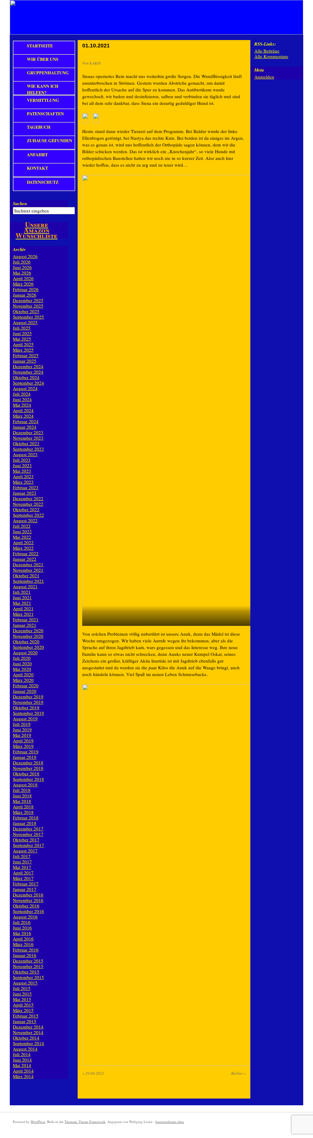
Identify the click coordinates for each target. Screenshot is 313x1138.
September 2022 (28, 515)
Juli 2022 (22, 526)
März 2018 (23, 812)
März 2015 (23, 1010)
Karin (95, 63)
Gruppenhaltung (48, 72)
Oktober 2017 (26, 840)
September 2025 (28, 317)
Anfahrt (37, 154)
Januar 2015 (24, 1021)
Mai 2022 (22, 537)
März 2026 (23, 284)
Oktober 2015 (26, 972)
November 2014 (28, 1032)
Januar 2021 (24, 625)
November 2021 (28, 570)
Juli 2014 (22, 1054)
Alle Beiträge (266, 51)
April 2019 (23, 740)
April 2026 (23, 278)
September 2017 (28, 845)
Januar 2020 (24, 691)
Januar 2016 (24, 955)
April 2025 (23, 344)
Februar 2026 (26, 289)
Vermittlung (43, 100)
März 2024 (23, 416)
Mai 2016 (22, 933)
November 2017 (28, 834)
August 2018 (25, 784)
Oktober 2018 (26, 773)
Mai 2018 (22, 801)
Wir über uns (42, 59)
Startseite (40, 45)
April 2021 (23, 608)
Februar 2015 (26, 1016)
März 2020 (23, 680)
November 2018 (28, 768)
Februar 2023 (26, 487)
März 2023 (23, 482)
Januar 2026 (24, 295)
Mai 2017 (22, 867)
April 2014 (23, 1071)
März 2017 (23, 878)
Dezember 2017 (28, 829)
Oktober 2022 (26, 509)
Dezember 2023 (28, 432)
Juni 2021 (22, 597)
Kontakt (37, 168)
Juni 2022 (22, 531)
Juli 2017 (22, 856)
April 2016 (23, 939)
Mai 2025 (22, 339)
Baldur (238, 1073)
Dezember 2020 (28, 630)
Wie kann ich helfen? (42, 89)
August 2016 (25, 917)
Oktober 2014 (26, 1038)
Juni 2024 (22, 399)
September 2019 (28, 713)
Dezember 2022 (28, 498)
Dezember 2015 (28, 961)
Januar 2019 (24, 757)
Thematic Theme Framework (84, 1121)
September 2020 (28, 647)
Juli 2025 (22, 328)
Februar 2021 (26, 619)
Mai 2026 (22, 273)
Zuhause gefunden (49, 140)
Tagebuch (38, 127)
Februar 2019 (26, 751)
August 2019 (25, 718)
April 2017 (23, 873)
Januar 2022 (24, 559)
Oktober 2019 (26, 707)
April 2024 (23, 410)
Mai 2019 (22, 735)
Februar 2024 (26, 421)
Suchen (20, 203)
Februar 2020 (26, 685)
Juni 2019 (22, 729)
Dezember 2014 (28, 1027)
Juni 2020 (22, 663)
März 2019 (23, 746)
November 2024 (28, 372)
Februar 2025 (26, 355)
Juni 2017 (22, 862)
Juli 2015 (22, 988)
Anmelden (264, 77)
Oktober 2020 (26, 641)
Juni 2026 (22, 267)
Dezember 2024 (28, 366)
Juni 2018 (22, 796)
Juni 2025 (22, 333)
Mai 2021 (22, 603)
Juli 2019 (22, 724)
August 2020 (25, 652)
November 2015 (28, 966)
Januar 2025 (24, 361)
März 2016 (23, 944)
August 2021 (25, 586)
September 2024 (28, 383)
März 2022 (23, 548)
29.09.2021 (93, 1073)
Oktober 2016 (26, 906)
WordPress (38, 1121)
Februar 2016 (26, 950)
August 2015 (25, 983)
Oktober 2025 (26, 311)
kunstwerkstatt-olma (170, 1121)
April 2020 (23, 674)
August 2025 (25, 322)
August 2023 (25, 454)
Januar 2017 (24, 889)
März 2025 (23, 350)
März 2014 (23, 1076)
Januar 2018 (24, 823)
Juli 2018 (22, 790)
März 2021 (23, 614)
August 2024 (25, 388)
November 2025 (28, 306)
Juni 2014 (22, 1060)
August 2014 (25, 1049)
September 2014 (28, 1043)
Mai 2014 (22, 1065)
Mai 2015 (22, 999)
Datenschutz (42, 182)
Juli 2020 (22, 658)
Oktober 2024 (26, 377)
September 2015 (28, 977)
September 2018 (28, 779)
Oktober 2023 (26, 443)
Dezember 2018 (28, 762)
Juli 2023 (22, 460)
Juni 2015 (22, 994)
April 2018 (23, 807)
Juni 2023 (22, 465)
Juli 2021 (22, 592)
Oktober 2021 (26, 575)
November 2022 (28, 504)
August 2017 (25, 851)
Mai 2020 (22, 669)
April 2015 (23, 1005)
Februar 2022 (26, 553)
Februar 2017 (26, 884)
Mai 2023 (22, 471)
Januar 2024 (24, 427)
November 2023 (28, 438)
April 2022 (23, 542)
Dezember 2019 (28, 696)
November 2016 (28, 900)
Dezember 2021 (28, 564)
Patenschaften (45, 113)
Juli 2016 (22, 922)
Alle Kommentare (271, 56)
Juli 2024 (22, 394)
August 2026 (25, 256)
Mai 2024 (22, 405)
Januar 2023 (24, 493)
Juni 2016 (22, 928)
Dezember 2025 (28, 300)
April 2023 (23, 476)
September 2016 (28, 911)
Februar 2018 (26, 818)
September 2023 (28, 449)
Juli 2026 (22, 262)
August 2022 (25, 520)
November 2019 (28, 702)
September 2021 (28, 581)
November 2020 (28, 636)
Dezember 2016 (28, 895)
